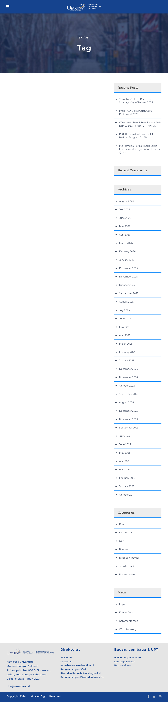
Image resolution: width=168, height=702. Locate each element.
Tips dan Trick (126, 566)
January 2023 (126, 486)
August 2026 (126, 201)
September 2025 (128, 293)
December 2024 (128, 368)
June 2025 (125, 318)
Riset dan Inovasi (129, 557)
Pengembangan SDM (73, 669)
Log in (122, 604)
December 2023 (128, 410)
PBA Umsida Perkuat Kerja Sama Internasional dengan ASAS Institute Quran (140, 149)
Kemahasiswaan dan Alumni (77, 665)
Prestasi (123, 549)
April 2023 (124, 461)
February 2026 (127, 251)
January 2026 (126, 259)
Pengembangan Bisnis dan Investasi (82, 677)
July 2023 (124, 436)
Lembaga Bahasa (124, 661)
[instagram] (160, 697)
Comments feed (128, 620)
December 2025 (128, 268)
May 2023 (124, 452)
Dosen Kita (125, 532)
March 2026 (126, 243)
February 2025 (127, 352)
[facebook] (148, 697)
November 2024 (128, 377)
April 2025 (124, 335)
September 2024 (129, 394)
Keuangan (66, 661)
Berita (122, 524)
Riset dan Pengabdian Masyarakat (80, 673)
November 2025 (128, 276)
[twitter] (154, 697)
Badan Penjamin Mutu (127, 657)
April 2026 (124, 234)
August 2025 (126, 301)
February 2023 (127, 477)
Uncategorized (127, 574)
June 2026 (125, 217)
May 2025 (124, 327)
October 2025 (127, 285)
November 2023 (128, 419)
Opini (122, 540)
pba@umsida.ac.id (18, 686)
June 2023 (125, 444)
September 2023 (128, 427)
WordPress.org (127, 629)
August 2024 (126, 402)
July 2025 (124, 310)
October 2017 (127, 494)
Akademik (66, 657)
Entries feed (126, 612)
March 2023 (126, 469)
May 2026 (124, 226)
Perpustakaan (122, 665)
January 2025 (126, 360)
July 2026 (124, 209)
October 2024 (127, 385)
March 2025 (125, 343)
